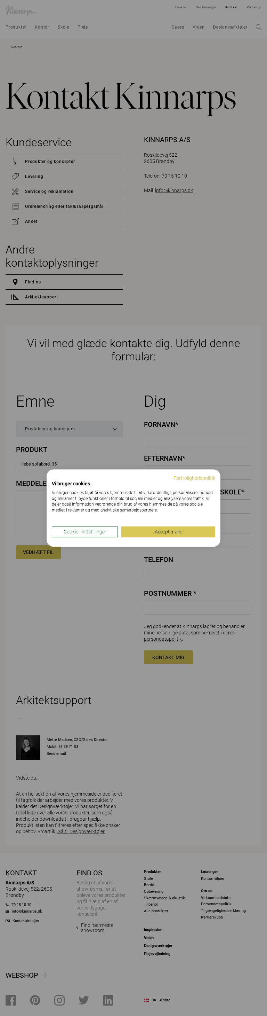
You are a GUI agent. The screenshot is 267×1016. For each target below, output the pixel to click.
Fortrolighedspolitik (194, 478)
